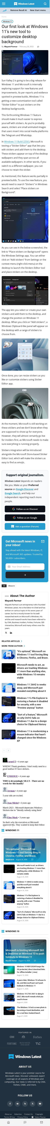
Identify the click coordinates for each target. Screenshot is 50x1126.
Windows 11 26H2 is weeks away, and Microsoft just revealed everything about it (31, 687)
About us (8, 1114)
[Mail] (17, 1104)
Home (4, 16)
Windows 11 (7, 21)
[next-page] (8, 750)
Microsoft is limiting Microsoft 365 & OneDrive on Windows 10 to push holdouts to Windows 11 (25, 953)
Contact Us (28, 1114)
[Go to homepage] (8, 1122)
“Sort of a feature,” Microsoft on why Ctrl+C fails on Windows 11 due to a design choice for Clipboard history (31, 915)
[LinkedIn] (12, 633)
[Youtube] (40, 1104)
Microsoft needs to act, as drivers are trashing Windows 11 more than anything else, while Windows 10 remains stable (32, 671)
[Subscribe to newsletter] (41, 1122)
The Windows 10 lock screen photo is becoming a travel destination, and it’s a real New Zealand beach (31, 1010)
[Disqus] (25, 792)
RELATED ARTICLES (11, 641)
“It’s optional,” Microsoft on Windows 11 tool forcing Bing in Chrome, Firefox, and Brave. (32, 654)
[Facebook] (10, 1104)
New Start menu (38, 10)
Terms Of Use (9, 1117)
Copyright (39, 1114)
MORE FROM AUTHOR (12, 646)
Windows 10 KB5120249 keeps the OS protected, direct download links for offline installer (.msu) (31, 969)
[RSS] (25, 1104)
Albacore (11, 586)
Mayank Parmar (10, 46)
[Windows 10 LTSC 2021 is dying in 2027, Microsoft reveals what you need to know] (9, 997)
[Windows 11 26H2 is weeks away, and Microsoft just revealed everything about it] (9, 688)
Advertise (18, 1114)
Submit (25, 575)
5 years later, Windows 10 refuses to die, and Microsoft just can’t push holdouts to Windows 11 (31, 983)
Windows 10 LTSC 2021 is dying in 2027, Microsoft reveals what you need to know (30, 996)
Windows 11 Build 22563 (16, 141)
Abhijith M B (10, 860)
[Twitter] (7, 633)
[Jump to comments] (25, 1122)
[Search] (45, 4)
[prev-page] (4, 750)
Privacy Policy (23, 1117)
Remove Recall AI (18, 10)
